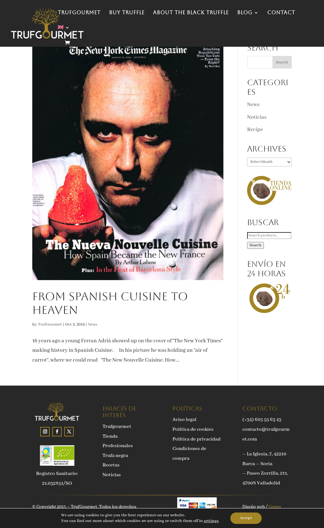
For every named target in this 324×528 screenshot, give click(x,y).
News (92, 324)
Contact (281, 12)
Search (255, 245)
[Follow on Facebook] (57, 431)
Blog (244, 12)
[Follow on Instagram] (45, 431)
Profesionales (118, 446)
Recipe (255, 129)
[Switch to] (64, 32)
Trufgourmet (117, 426)
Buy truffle (127, 12)
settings (211, 521)
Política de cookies (193, 429)
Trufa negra (115, 456)
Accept (246, 518)
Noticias (256, 117)
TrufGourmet (79, 12)
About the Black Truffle (191, 12)
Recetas (111, 465)
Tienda (110, 436)
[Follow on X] (69, 431)
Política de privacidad (196, 439)
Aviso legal (184, 420)
